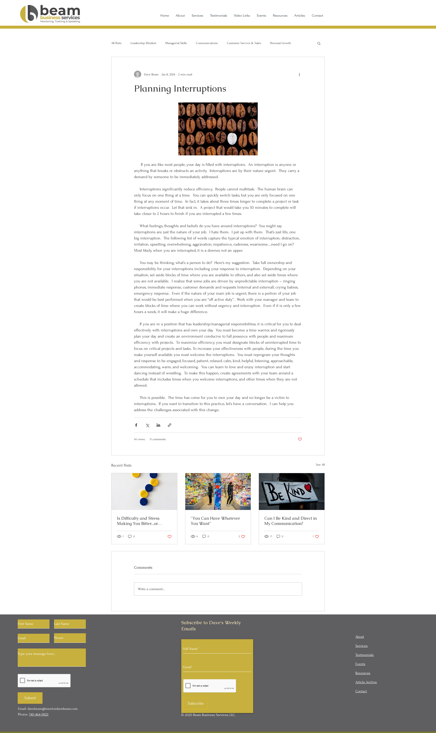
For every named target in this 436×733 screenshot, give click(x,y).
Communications (207, 43)
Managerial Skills (176, 43)
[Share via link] (169, 425)
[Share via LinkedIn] (158, 425)
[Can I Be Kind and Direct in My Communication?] (292, 491)
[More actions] (299, 74)
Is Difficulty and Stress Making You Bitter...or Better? (138, 521)
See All (320, 464)
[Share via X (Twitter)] (147, 425)
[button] (319, 43)
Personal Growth (280, 43)
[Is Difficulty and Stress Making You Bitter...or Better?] (144, 491)
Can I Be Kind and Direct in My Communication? (290, 521)
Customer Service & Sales (244, 43)
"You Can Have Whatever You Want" (215, 521)
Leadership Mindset (143, 43)
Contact (361, 691)
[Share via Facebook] (136, 425)
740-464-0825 (38, 714)
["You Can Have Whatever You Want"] (218, 491)
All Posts (116, 43)
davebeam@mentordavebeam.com (52, 709)
